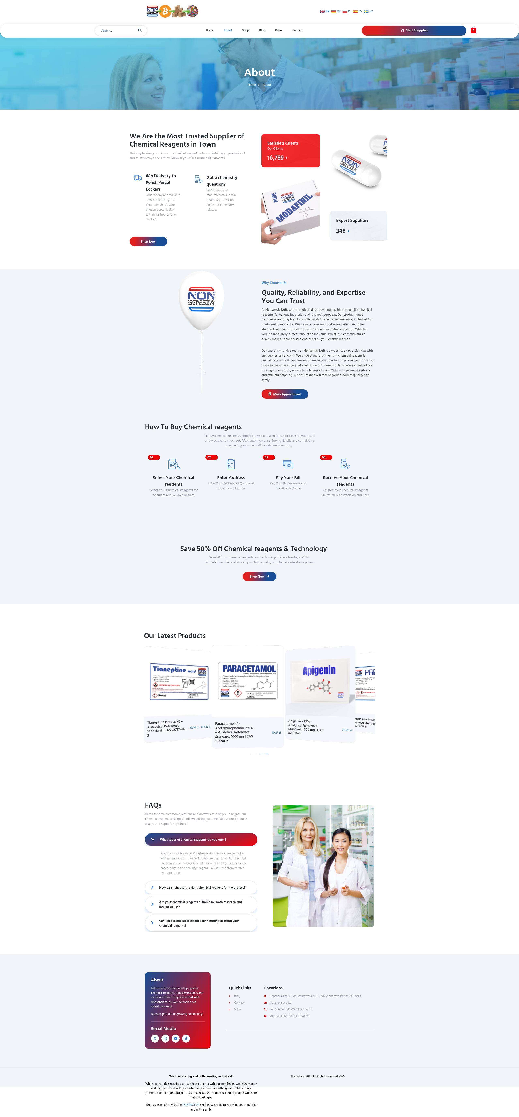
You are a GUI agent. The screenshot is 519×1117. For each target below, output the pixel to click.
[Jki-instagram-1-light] (165, 1039)
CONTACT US (190, 1104)
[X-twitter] (155, 1039)
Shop (245, 30)
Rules (278, 30)
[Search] (140, 31)
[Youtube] (176, 1039)
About (228, 30)
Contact (297, 30)
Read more (218, 217)
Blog (262, 30)
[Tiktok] (186, 1039)
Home (210, 30)
